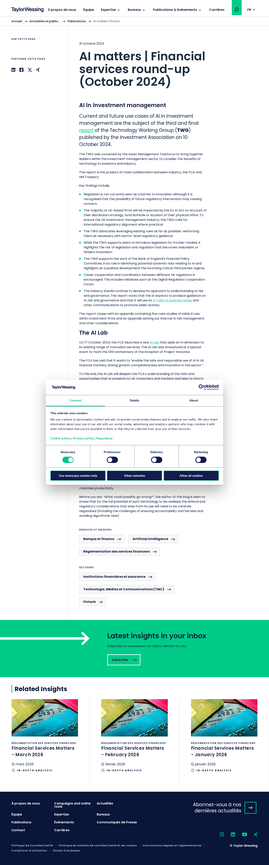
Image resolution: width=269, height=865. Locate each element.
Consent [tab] (75, 400)
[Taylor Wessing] (27, 10)
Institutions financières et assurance (114, 576)
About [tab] (193, 400)
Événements (64, 822)
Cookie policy (60, 438)
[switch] (112, 460)
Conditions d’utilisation (29, 850)
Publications (77, 21)
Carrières (216, 9)
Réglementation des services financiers (116, 551)
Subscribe (134, 648)
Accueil (16, 21)
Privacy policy (83, 438)
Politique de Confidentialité (32, 845)
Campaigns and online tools (72, 805)
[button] (237, 9)
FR (249, 9)
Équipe (88, 9)
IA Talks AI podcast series (172, 300)
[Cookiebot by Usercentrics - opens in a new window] (201, 387)
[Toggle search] (237, 9)
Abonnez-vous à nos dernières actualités (217, 807)
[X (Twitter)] (30, 70)
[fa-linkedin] (229, 834)
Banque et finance (98, 539)
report (86, 130)
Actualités (105, 803)
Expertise (108, 9)
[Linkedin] (13, 70)
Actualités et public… (45, 21)
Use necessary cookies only (78, 475)
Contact (18, 830)
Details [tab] (134, 400)
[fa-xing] (252, 834)
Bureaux (134, 9)
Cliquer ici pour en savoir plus (44, 741)
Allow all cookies (191, 475)
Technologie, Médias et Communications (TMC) (123, 589)
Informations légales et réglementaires (172, 845)
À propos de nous (62, 9)
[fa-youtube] (241, 834)
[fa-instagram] (218, 834)
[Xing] (38, 70)
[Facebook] (21, 70)
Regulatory (104, 438)
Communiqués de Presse (117, 822)
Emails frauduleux (66, 850)
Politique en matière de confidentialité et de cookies (98, 845)
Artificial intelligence (150, 539)
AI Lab (154, 342)
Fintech (89, 602)
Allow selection (134, 475)
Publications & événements (175, 9)
